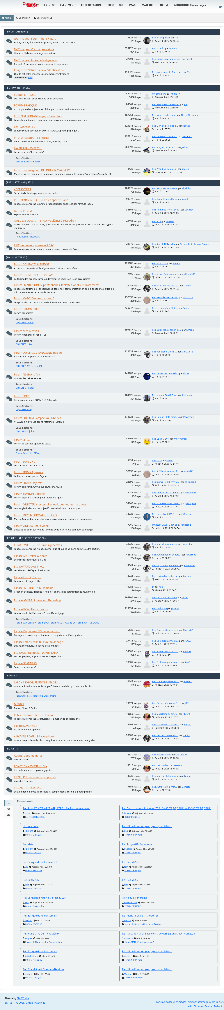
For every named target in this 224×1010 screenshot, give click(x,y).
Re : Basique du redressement (40, 862)
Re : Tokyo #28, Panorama (137, 844)
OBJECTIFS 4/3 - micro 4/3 (29, 366)
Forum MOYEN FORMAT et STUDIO (35, 515)
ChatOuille (189, 565)
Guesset (170, 221)
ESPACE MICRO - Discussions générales (38, 545)
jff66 (187, 703)
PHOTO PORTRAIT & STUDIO (31, 137)
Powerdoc (188, 416)
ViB (185, 104)
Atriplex (28, 938)
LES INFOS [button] (49, 5)
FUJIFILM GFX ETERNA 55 (164, 524)
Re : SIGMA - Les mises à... (165, 471)
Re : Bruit (157, 221)
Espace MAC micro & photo (30, 556)
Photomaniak (180, 438)
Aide (189, 1006)
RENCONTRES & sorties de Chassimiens (36, 695)
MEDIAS (19, 704)
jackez (184, 147)
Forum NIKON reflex (26, 331)
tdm (126, 866)
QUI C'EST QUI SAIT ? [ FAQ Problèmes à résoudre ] (45, 220)
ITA (176, 37)
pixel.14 (175, 608)
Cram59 (187, 640)
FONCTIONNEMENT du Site (30, 766)
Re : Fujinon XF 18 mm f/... (165, 416)
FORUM (163, 5)
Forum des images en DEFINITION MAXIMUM (42, 170)
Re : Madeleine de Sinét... (165, 713)
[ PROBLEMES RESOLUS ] (28, 236)
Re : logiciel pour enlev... (164, 544)
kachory (28, 974)
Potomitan (187, 395)
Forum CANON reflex (27, 309)
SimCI (187, 662)
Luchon (187, 576)
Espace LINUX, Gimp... (27, 577)
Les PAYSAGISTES (24, 127)
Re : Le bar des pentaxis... (165, 373)
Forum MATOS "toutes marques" (34, 298)
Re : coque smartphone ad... (166, 59)
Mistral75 (188, 297)
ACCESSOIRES (22, 189)
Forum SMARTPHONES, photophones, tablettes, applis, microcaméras (56, 285)
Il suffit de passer (161, 37)
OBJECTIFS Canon (25, 322)
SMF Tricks (23, 998)
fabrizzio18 (187, 351)
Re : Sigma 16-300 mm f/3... (166, 481)
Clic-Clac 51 (181, 754)
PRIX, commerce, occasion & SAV (33, 245)
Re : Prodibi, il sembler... (164, 168)
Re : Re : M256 (130, 862)
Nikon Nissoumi (189, 115)
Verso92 (187, 651)
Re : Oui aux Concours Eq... (166, 703)
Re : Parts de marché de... (165, 297)
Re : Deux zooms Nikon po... (166, 329)
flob (161, 586)
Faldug (187, 776)
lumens (190, 329)
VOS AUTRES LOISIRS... (28, 788)
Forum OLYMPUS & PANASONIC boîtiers (38, 352)
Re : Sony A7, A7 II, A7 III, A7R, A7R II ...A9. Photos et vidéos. (56, 808)
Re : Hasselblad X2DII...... (165, 514)
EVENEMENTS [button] (68, 5)
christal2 (186, 524)
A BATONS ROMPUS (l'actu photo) (34, 736)
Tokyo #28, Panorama (134, 897)
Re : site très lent (160, 765)
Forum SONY (22, 396)
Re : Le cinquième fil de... (165, 308)
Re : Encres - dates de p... (165, 651)
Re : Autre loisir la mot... (164, 786)
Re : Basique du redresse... (166, 104)
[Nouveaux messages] (9, 41)
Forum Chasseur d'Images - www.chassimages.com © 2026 (190, 1002)
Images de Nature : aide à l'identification (39, 70)
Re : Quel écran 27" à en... (165, 640)
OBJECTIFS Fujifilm (25, 431)
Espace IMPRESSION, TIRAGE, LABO (36, 652)
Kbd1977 (175, 93)
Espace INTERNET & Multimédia (33, 588)
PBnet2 (176, 263)
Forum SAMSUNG (25, 461)
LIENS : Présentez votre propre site (35, 777)
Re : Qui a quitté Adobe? (164, 597)
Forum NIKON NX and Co (63, 622)
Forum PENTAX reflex (27, 374)
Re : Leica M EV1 (160, 438)
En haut (218, 1006)
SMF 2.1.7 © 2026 (14, 1002)
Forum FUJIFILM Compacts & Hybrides (37, 418)
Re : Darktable (159, 608)
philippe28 (190, 481)
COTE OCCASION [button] (91, 5)
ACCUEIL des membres (28, 755)
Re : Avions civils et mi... (164, 115)
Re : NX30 (157, 460)
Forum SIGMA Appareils (28, 472)
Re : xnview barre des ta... (165, 576)
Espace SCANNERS (25, 663)
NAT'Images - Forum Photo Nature (35, 38)
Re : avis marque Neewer (165, 188)
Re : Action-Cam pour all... (165, 274)
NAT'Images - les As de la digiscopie (35, 60)
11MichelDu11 (31, 956)
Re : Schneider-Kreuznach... (166, 503)
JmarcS (185, 168)
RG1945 (186, 713)
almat (186, 373)
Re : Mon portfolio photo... (166, 776)
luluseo (187, 724)
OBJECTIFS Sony (24, 409)
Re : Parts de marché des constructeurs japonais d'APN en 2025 (158, 933)
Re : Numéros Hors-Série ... (166, 209)
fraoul (184, 199)
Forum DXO (42, 622)
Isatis (30, 77)
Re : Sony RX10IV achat (164, 244)
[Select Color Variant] (220, 7)
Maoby (186, 285)
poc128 (186, 125)
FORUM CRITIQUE (25, 95)
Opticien (189, 209)
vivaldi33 (186, 188)
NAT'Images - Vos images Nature (34, 49)
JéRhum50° (189, 274)
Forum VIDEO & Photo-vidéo (31, 526)
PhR (126, 831)
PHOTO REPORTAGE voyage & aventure (38, 116)
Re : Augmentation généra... (166, 554)
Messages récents (25, 801)
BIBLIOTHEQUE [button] (115, 5)
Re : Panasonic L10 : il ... (164, 351)
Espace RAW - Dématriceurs (31, 609)
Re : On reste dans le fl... (164, 136)
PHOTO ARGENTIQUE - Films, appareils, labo (41, 200)
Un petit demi (159, 93)
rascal (189, 59)
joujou (169, 460)
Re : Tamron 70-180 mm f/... (166, 492)
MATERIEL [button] (148, 5)
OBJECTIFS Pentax (25, 387)
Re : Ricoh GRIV (160, 263)
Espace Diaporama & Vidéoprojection (37, 631)
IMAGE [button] (133, 5)
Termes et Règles (203, 1006)
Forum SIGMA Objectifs (28, 483)
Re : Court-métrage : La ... (165, 630)
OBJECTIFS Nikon (24, 344)
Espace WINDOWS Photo (29, 566)
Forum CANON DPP (26, 622)
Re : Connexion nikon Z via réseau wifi (44, 897)
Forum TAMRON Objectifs (29, 494)
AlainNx (187, 681)
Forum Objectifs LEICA (27, 453)
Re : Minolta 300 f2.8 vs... (165, 395)
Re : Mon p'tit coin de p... (165, 125)
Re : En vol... (158, 48)
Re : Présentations (161, 754)
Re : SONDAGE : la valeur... (165, 724)
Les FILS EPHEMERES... (28, 148)
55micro (186, 514)
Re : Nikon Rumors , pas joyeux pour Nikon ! (147, 826)
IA (153, 586)
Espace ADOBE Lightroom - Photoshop (37, 600)
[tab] (8, 803)
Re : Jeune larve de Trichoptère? (140, 915)
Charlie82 (188, 630)
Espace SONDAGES (25, 726)
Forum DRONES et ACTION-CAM (33, 275)
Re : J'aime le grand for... (164, 199)
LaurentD (187, 136)
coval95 (186, 72)
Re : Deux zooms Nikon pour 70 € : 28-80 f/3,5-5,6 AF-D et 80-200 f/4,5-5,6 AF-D (166, 808)
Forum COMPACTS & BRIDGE (31, 264)
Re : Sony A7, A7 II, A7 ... (164, 147)
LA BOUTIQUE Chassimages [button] (189, 5)
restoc (184, 597)
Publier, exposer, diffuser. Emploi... (35, 715)
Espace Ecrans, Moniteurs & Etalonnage (38, 642)
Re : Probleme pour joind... (166, 662)
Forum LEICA (22, 440)
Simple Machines (35, 1002)
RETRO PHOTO (23, 210)
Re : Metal (28, 844)
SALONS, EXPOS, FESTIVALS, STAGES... (37, 682)
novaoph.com (130, 902)
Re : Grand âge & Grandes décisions (43, 969)
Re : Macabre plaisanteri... (165, 681)
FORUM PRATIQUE (25, 105)
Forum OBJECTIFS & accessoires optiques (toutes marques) (50, 504)
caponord (174, 48)
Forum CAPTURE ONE (88, 622)
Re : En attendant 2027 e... (165, 285)
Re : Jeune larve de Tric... (164, 72)
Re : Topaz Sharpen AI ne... (166, 565)
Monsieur (186, 786)
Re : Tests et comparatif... (165, 735)
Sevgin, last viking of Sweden (195, 244)
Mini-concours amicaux (28, 161)
